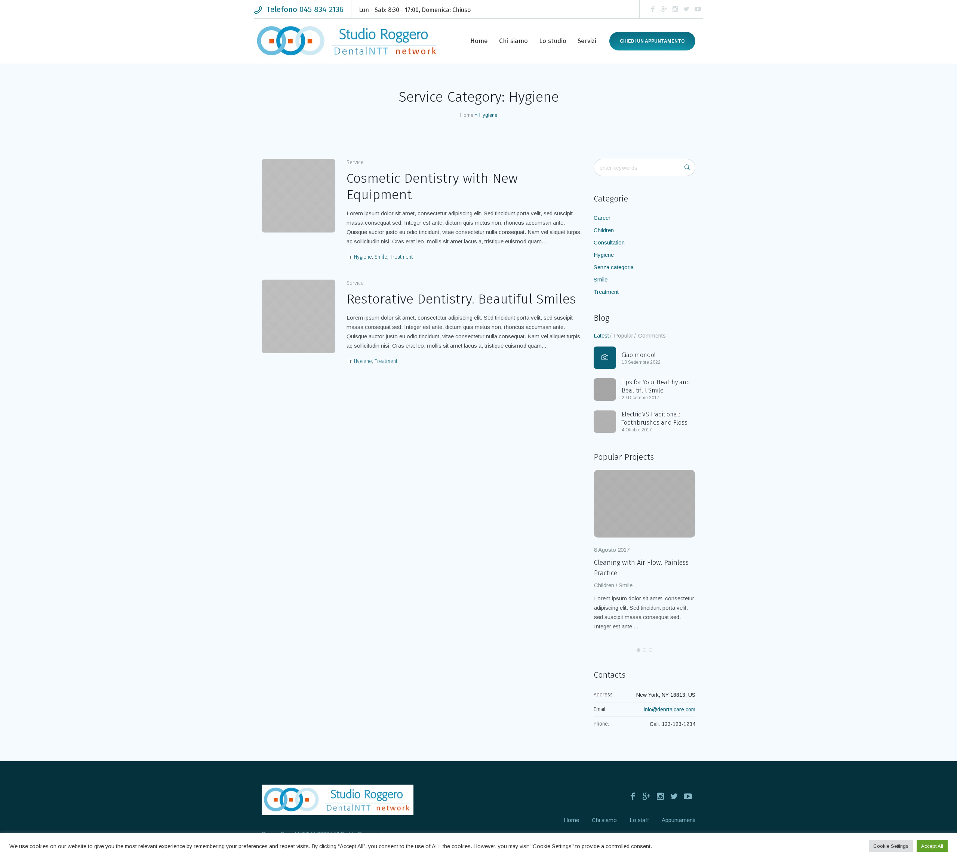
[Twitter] (686, 9)
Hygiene (363, 257)
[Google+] (664, 9)
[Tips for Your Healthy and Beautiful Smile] (605, 389)
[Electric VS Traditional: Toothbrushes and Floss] (605, 421)
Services (607, 585)
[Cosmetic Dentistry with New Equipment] (298, 196)
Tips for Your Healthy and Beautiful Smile (656, 386)
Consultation (609, 242)
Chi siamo (604, 820)
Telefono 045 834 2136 (305, 9)
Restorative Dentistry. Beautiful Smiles (461, 299)
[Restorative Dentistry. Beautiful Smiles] (298, 316)
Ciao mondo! (638, 354)
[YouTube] (697, 9)
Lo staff (639, 820)
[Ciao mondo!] (605, 358)
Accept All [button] (932, 846)
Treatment (401, 257)
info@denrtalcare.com (669, 709)
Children (604, 230)
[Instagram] (675, 9)
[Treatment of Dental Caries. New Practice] (646, 504)
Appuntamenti (678, 820)
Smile (381, 257)
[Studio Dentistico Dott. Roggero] (337, 800)
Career (602, 218)
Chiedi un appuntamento (652, 41)
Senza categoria (614, 267)
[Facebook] (652, 9)
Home (466, 115)
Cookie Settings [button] (890, 846)
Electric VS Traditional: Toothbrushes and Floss (654, 418)
